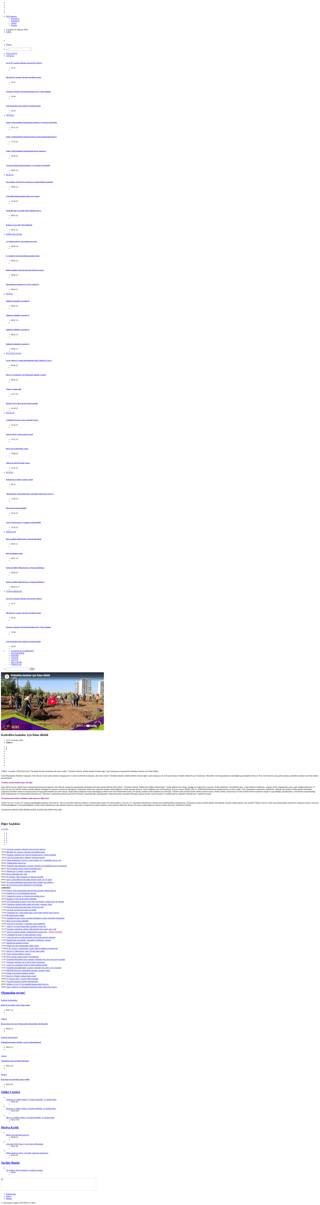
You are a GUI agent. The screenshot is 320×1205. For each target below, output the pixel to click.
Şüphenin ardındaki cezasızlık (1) (17, 344)
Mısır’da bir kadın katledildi (16, 508)
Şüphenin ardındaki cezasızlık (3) (17, 315)
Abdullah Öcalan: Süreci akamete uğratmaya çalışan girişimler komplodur (35, 918)
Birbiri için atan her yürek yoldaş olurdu (15, 1005)
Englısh (14, 25)
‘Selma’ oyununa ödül (13, 389)
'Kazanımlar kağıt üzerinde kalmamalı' (15, 1061)
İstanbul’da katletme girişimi (17, 943)
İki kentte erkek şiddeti (15, 915)
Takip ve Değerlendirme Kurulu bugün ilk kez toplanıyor (26, 151)
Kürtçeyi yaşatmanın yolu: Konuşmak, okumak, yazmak (26, 375)
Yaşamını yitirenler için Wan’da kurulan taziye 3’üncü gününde (28, 92)
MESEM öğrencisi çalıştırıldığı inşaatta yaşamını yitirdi (28, 970)
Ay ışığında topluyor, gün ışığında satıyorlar (21, 241)
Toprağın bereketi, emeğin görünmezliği (22, 981)
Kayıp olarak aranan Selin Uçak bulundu (22, 957)
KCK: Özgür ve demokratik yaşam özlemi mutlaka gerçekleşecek (32, 948)
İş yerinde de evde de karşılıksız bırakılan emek (23, 256)
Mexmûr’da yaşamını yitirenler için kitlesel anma (23, 77)
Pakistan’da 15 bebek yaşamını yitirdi (19, 479)
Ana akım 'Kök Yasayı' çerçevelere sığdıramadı (24, 1144)
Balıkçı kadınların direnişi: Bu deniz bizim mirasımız (25, 270)
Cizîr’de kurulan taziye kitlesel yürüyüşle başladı (23, 106)
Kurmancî (15, 19)
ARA (32, 669)
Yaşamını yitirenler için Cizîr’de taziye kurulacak (25, 962)
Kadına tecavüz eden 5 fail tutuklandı (19, 225)
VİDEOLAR (16, 664)
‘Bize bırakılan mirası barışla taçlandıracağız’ (24, 868)
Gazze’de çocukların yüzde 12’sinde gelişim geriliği (26, 965)
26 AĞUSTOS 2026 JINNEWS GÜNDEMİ (24, 885)
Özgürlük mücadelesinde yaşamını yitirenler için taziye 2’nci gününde (33, 968)
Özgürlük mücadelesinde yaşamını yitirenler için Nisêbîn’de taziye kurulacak (36, 866)
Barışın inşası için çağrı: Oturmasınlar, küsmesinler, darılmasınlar (24, 1024)
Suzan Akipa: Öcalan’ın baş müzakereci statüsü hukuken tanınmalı (29, 182)
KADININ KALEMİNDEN (22, 651)
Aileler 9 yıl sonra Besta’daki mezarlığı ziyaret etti (26, 926)
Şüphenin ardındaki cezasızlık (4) (17, 301)
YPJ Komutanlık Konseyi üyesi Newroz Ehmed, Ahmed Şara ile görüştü (35, 902)
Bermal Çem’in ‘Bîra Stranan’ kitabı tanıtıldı (22, 403)
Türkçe (14, 23)
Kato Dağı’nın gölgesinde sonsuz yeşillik (15, 1079)
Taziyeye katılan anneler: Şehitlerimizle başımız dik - (34, 932)
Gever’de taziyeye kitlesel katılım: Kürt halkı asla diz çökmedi (30, 937)
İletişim (9, 1198)
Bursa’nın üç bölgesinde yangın (17, 449)
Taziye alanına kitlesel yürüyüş (18, 954)
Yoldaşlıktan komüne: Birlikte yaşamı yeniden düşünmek (21, 1042)
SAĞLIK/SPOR (17, 653)
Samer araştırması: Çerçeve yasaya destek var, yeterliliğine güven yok (33, 860)
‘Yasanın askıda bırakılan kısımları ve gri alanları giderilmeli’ (28, 165)
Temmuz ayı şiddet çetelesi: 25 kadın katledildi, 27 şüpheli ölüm (31, 1099)
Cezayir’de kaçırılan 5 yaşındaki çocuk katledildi (23, 522)
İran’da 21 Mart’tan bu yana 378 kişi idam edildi (25, 951)
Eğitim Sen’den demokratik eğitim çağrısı (22, 946)
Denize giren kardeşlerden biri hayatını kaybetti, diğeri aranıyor (31, 891)
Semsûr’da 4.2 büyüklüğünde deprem (21, 893)
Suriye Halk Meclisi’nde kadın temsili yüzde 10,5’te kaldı (29, 879)
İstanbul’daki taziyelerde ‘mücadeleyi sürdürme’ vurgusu (28, 940)
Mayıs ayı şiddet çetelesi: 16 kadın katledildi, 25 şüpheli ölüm (30, 1117)
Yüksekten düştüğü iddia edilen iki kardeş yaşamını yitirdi (29, 904)
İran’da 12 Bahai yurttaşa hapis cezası (21, 976)
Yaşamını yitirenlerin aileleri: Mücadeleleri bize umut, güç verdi (31, 929)
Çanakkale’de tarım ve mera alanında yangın (22, 420)
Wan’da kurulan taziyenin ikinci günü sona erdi (25, 907)
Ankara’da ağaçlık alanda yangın (18, 463)
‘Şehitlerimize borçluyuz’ (16, 863)
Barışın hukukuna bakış (14, 553)
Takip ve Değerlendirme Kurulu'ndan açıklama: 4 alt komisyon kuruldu (31, 122)
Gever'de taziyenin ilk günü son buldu (21, 910)
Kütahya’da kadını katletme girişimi (20, 973)
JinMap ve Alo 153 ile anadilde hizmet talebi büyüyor (27, 984)
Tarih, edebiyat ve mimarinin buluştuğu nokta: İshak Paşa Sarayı (29, 360)
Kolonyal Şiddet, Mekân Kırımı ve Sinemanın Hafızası (25, 568)
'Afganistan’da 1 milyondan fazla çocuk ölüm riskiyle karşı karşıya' (30, 494)
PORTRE (15, 655)
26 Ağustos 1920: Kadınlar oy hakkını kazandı (24, 877)
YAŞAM (14, 658)
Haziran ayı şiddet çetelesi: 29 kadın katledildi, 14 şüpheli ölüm (31, 1108)
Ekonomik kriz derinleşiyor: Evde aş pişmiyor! (22, 284)
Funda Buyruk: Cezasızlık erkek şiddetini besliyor (23, 211)
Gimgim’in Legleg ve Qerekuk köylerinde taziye (25, 896)
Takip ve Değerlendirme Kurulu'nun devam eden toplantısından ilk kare (31, 137)
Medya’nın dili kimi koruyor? (17, 1135)
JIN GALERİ (16, 662)
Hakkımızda (11, 1194)
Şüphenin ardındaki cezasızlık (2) (17, 330)
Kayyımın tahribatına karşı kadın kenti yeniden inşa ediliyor (29, 882)
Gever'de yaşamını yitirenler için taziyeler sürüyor (24, 63)
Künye (8, 1196)
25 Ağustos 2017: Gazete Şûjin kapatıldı (22, 979)
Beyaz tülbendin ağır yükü (16, 874)
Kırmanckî (15, 21)
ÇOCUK (14, 660)
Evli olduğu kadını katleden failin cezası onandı (23, 196)
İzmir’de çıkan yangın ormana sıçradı (19, 434)
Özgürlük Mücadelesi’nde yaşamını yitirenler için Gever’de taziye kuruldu (35, 959)
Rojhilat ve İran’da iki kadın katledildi (21, 899)
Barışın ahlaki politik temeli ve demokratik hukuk (23, 539)
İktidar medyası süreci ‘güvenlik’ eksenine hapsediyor (27, 1153)
